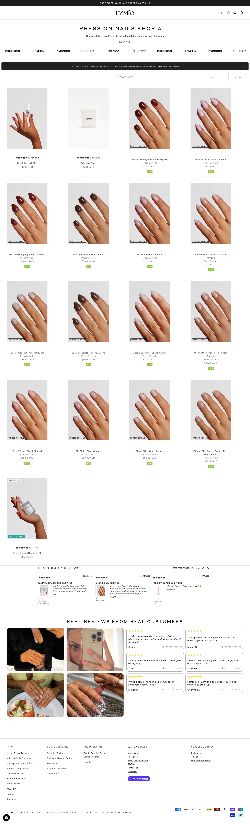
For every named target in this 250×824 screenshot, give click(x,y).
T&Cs (128, 812)
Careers (11, 799)
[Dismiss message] (244, 66)
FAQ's (10, 793)
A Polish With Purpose (19, 758)
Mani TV (11, 788)
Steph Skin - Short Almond (27, 453)
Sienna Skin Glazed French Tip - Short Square (211, 454)
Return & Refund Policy (59, 758)
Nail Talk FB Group (138, 760)
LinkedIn (132, 771)
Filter (239, 77)
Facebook (133, 756)
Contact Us (53, 773)
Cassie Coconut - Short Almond (150, 354)
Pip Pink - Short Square (88, 453)
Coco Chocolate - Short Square (88, 256)
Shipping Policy (55, 753)
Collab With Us (15, 773)
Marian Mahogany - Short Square (150, 161)
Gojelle (87, 762)
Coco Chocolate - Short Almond (88, 354)
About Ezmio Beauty (18, 753)
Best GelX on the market (55, 582)
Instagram (133, 753)
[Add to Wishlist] (40, 93)
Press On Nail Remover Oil (27, 553)
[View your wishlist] (235, 13)
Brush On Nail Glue (27, 163)
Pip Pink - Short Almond (149, 256)
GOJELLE (71, 812)
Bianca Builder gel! (108, 582)
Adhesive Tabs (88, 163)
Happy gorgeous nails (167, 582)
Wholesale (52, 763)
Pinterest (133, 767)
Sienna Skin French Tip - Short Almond (210, 257)
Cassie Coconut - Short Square (27, 354)
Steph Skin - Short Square (149, 453)
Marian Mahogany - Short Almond (27, 256)
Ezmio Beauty (54, 812)
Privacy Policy (89, 812)
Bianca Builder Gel (100, 599)
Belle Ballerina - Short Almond (211, 161)
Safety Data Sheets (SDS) (21, 763)
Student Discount (56, 768)
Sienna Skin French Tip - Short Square (210, 356)
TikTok (131, 764)
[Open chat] (6, 817)
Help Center (13, 783)
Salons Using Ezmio (17, 768)
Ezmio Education (16, 778)
